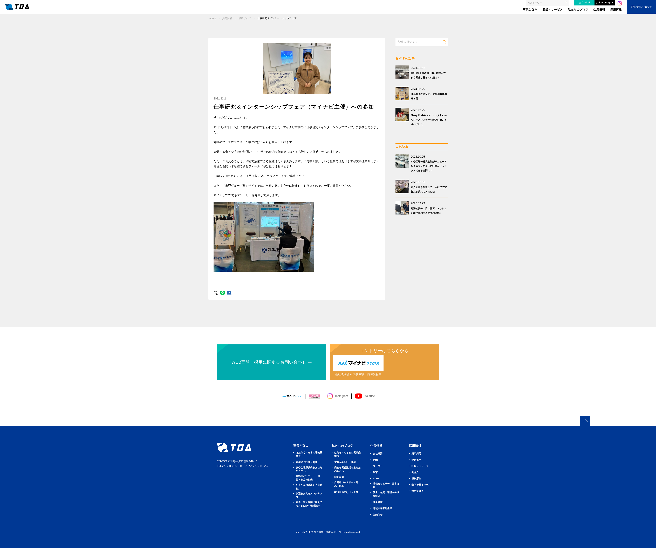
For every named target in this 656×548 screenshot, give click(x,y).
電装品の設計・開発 (306, 462)
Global (586, 2)
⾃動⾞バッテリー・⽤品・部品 (346, 484)
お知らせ (377, 514)
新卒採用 (416, 453)
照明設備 (339, 477)
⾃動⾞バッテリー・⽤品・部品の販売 (308, 478)
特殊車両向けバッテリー (347, 492)
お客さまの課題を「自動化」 (309, 487)
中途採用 (416, 460)
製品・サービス (553, 9)
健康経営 (377, 502)
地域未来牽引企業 (382, 508)
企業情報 (599, 9)
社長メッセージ (420, 466)
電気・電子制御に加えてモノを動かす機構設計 (309, 504)
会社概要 (377, 453)
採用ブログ (417, 491)
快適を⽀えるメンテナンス (309, 495)
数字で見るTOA (420, 484)
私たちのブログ (578, 9)
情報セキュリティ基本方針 (386, 485)
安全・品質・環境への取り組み (386, 494)
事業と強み (301, 445)
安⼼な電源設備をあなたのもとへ (309, 469)
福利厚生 (416, 478)
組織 (375, 460)
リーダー (377, 466)
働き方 (415, 472)
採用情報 (616, 9)
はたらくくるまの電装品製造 (309, 454)
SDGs (376, 478)
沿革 (375, 472)
